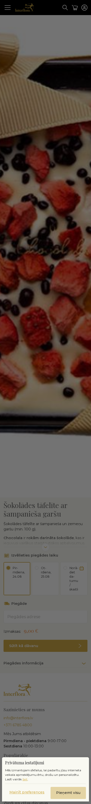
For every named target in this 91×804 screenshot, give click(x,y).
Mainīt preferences (26, 792)
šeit (25, 779)
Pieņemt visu (68, 792)
